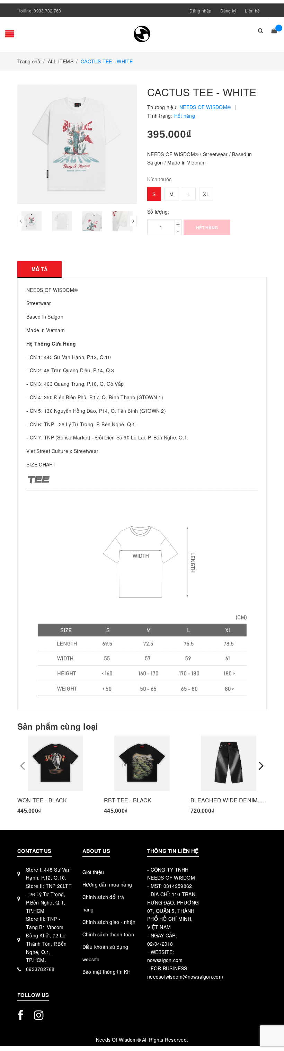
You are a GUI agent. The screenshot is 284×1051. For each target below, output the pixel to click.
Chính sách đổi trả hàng (103, 903)
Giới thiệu (93, 872)
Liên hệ (252, 11)
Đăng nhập (200, 11)
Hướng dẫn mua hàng (107, 884)
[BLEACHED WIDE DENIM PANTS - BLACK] (228, 763)
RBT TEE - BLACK (127, 800)
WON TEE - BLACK (42, 800)
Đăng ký (228, 11)
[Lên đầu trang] (272, 1030)
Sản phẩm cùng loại (57, 726)
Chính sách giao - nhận (109, 921)
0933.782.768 (47, 11)
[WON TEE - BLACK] (55, 763)
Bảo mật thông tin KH (106, 971)
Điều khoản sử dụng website (105, 953)
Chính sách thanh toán (108, 934)
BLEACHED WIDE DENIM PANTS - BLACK (228, 800)
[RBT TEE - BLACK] (142, 763)
